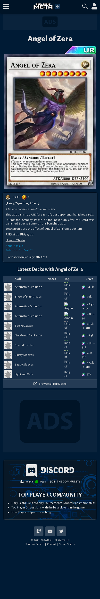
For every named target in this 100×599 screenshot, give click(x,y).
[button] (6, 6)
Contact (51, 544)
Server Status (67, 544)
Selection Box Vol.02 (19, 250)
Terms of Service (34, 544)
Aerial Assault (14, 246)
